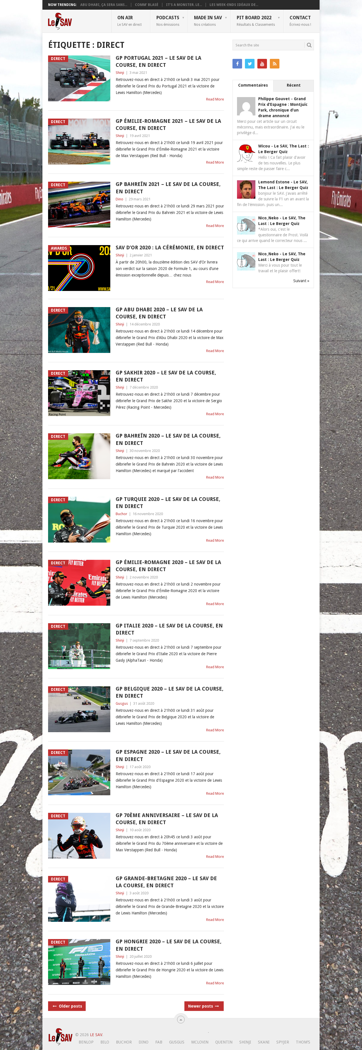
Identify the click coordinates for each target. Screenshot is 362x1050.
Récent (294, 85)
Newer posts (201, 1006)
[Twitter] (250, 63)
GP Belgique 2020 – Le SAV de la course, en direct (169, 692)
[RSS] (274, 63)
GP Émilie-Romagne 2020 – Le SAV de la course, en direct (168, 565)
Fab (158, 1042)
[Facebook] (237, 63)
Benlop (86, 1042)
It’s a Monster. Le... (184, 5)
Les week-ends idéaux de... (234, 5)
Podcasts (167, 20)
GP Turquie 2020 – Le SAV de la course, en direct (168, 502)
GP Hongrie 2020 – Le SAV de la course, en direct (168, 945)
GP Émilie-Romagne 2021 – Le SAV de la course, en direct (168, 124)
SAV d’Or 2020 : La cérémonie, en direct (170, 247)
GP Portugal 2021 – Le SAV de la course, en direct (158, 61)
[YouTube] (262, 63)
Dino (119, 199)
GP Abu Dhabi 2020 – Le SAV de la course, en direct (159, 313)
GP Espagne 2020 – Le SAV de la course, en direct (168, 755)
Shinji (120, 72)
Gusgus (122, 703)
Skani (264, 1042)
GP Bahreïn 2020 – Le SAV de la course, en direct (168, 439)
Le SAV (96, 1034)
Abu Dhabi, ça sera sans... (103, 5)
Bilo (104, 1042)
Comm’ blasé (146, 5)
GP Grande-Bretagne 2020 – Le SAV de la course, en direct (166, 881)
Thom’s (303, 1042)
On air (129, 20)
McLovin (199, 1042)
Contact (300, 20)
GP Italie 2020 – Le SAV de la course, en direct (169, 629)
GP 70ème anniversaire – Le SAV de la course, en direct (167, 818)
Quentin (223, 1042)
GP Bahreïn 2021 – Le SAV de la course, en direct (168, 187)
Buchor (121, 514)
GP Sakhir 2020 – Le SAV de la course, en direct (166, 376)
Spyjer (282, 1042)
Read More (215, 99)
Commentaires (253, 85)
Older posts (70, 1006)
